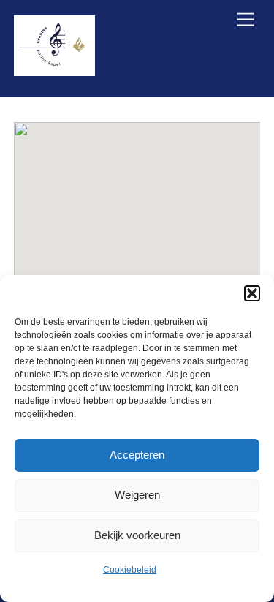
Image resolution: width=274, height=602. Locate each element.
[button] (252, 293)
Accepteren (137, 454)
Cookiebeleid (129, 570)
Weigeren (137, 495)
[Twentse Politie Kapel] (55, 70)
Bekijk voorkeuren (137, 535)
